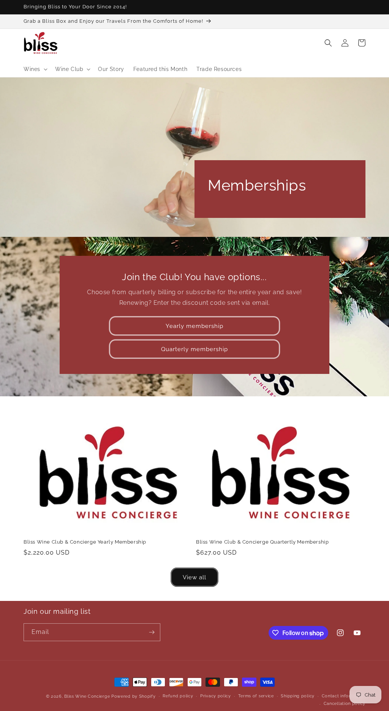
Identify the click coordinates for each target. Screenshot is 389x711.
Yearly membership (194, 326)
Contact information (343, 696)
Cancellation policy (344, 703)
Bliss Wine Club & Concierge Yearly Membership (85, 542)
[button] (35, 69)
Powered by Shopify (133, 696)
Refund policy (178, 696)
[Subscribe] (151, 632)
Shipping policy (298, 696)
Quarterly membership (194, 349)
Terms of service (256, 696)
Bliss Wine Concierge (87, 696)
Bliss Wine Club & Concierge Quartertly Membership (262, 542)
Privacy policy (215, 696)
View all (194, 577)
